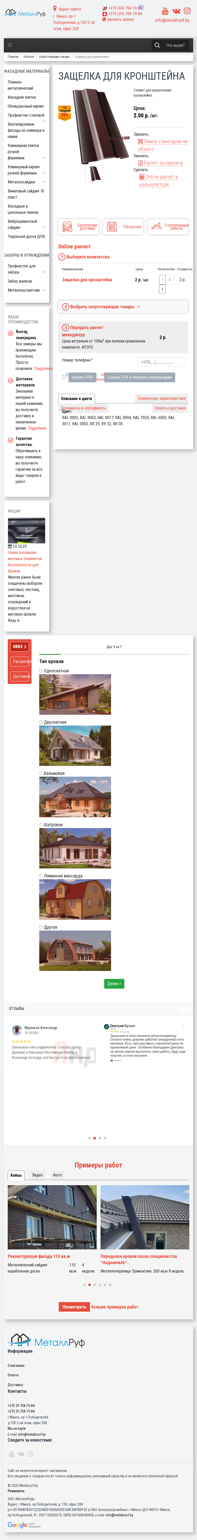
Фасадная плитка (22, 97)
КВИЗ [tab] (18, 646)
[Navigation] (10, 45)
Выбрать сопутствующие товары (100, 306)
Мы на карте (17, 1428)
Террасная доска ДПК (26, 236)
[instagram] (187, 10)
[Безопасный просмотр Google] (98, 1525)
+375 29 (21, 1406)
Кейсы (16, 1175)
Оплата (13, 1375)
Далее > (114, 983)
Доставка (15, 1385)
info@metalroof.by (172, 20)
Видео (37, 1175)
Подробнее (43, 368)
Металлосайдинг (22, 182)
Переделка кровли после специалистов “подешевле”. (139, 1259)
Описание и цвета (76, 398)
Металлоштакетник (24, 290)
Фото (57, 1175)
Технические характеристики (161, 398)
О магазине (16, 1365)
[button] (43, 121)
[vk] (176, 10)
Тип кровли (51, 661)
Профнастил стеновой (26, 115)
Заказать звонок (120, 19)
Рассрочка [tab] (21, 661)
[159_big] (94, 126)
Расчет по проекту (163, 163)
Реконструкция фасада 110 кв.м (39, 1256)
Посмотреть (74, 1307)
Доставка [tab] (21, 676)
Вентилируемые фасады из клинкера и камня (26, 130)
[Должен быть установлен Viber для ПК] (141, 7)
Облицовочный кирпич (26, 106)
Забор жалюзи (20, 281)
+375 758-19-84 (125, 8)
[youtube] (165, 10)
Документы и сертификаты (83, 408)
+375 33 (21, 1411)
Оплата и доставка (170, 408)
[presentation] (181, 1011)
